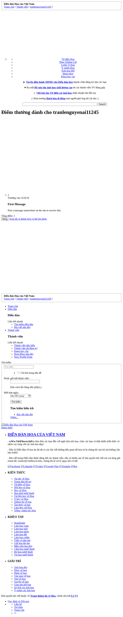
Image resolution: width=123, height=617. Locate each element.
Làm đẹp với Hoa (23, 507)
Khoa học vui (68, 76)
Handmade (19, 523)
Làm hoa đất (20, 534)
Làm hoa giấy (21, 528)
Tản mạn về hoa (22, 576)
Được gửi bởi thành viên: (16, 378)
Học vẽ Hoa (20, 490)
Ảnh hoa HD (68, 70)
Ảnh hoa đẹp (20, 567)
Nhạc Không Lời (68, 62)
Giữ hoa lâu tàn (22, 543)
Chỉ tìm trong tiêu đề (30, 372)
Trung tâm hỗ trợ (22, 481)
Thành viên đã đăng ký (25, 348)
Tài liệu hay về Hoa (24, 496)
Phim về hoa (20, 573)
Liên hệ (18, 604)
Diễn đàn (12, 309)
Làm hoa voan (21, 525)
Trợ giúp (18, 607)
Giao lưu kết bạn (22, 584)
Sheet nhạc (68, 73)
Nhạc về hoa (20, 570)
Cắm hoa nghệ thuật (24, 549)
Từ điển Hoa (68, 59)
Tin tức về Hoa (21, 478)
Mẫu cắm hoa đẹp (23, 546)
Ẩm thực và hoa (22, 504)
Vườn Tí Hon (68, 65)
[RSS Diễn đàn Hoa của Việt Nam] (74, 466)
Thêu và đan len (22, 540)
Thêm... (14, 417)
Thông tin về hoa (22, 502)
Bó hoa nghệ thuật (23, 551)
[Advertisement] (61, 32)
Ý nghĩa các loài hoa (24, 590)
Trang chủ (13, 306)
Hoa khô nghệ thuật (24, 493)
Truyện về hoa (21, 581)
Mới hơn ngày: (11, 392)
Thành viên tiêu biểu (24, 345)
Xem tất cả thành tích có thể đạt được (28, 219)
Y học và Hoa (21, 499)
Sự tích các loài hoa (24, 587)
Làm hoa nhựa (21, 531)
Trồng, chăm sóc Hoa (25, 510)
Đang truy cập (21, 351)
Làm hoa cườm (21, 537)
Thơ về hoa (20, 578)
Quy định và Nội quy (18, 601)
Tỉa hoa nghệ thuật (23, 554)
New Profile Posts (23, 357)
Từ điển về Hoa (22, 484)
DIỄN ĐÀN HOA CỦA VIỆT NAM (36, 434)
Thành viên (13, 330)
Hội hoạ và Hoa (22, 487)
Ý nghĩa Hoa (67, 68)
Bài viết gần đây (22, 327)
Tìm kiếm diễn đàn (23, 324)
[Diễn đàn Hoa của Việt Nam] (17, 424)
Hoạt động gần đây (23, 354)
